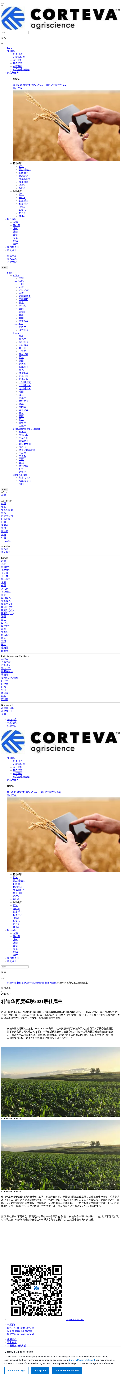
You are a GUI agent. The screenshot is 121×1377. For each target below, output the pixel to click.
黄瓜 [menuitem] (15, 238)
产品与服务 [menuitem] (13, 72)
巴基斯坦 (23, 299)
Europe (16, 333)
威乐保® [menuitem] (23, 182)
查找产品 (17, 88)
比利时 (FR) (25, 382)
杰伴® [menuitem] (22, 197)
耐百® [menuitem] (22, 213)
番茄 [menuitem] (15, 231)
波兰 (21, 394)
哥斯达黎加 (25, 444)
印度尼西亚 (25, 290)
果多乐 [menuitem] (22, 210)
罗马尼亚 (23, 410)
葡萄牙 (22, 422)
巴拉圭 (22, 453)
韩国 (21, 318)
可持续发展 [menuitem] (19, 57)
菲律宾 (22, 312)
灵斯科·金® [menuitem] (25, 169)
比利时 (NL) (25, 385)
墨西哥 (22, 447)
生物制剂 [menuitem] (17, 191)
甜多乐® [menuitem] (23, 200)
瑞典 (21, 404)
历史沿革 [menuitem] (17, 54)
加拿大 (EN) (25, 477)
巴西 (21, 459)
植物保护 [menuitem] (17, 163)
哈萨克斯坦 (25, 296)
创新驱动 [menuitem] (17, 66)
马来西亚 (23, 321)
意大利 (22, 363)
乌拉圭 (22, 431)
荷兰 (21, 419)
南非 (21, 278)
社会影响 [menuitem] (17, 63)
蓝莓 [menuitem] (15, 228)
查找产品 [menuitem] (12, 255)
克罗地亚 (23, 345)
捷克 (21, 370)
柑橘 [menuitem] (15, 241)
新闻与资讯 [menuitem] (13, 247)
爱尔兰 (22, 398)
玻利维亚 (23, 465)
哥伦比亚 (23, 441)
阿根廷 (22, 472)
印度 (21, 287)
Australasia (18, 324)
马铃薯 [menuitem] (16, 225)
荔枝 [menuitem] (15, 244)
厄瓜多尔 (23, 437)
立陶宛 (22, 407)
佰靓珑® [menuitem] (23, 176)
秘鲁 (21, 469)
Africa (16, 275)
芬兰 (21, 413)
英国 (21, 416)
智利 (21, 462)
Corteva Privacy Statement (82, 1360)
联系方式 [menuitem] (12, 259)
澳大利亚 (23, 330)
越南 (21, 315)
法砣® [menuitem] (22, 185)
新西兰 (22, 327)
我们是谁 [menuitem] (12, 51)
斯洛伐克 (23, 376)
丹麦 (21, 336)
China (4, 267)
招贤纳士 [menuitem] (12, 250)
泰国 (21, 308)
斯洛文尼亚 (25, 379)
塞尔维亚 (23, 354)
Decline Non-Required (67, 1370)
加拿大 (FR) (25, 480)
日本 (21, 302)
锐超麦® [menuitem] (23, 172)
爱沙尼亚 (23, 401)
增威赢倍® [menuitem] (24, 179)
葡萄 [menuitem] (15, 234)
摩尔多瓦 (23, 373)
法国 (21, 391)
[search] (2, 43)
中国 (21, 284)
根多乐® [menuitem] (23, 203)
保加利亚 (23, 342)
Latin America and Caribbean (26, 428)
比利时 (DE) (25, 388)
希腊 (21, 357)
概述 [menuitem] (21, 166)
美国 (21, 484)
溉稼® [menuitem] (22, 207)
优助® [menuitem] (22, 188)
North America (20, 475)
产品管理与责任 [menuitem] (21, 69)
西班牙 (22, 426)
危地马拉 (23, 434)
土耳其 (22, 351)
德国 (21, 360)
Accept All (40, 1370)
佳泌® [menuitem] (22, 216)
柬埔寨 (22, 305)
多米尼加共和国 (27, 450)
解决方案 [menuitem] (12, 219)
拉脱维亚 (23, 367)
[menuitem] (40, 85)
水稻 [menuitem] (15, 222)
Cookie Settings (16, 1370)
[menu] (2, 3)
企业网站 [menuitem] (12, 262)
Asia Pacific (18, 281)
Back (9, 48)
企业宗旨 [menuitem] (17, 60)
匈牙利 (22, 348)
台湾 (21, 293)
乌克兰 (22, 339)
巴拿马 (22, 456)
